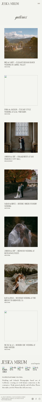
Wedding (7, 67)
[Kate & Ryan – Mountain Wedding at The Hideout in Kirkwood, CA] (21, 279)
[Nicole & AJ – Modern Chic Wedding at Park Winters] (21, 326)
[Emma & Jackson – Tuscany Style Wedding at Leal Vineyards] (21, 90)
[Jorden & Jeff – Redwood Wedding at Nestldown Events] (21, 232)
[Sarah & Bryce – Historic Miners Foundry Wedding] (21, 185)
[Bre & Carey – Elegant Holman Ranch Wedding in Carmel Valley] (21, 43)
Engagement (8, 161)
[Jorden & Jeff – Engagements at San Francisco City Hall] (21, 137)
